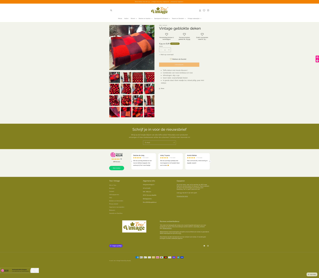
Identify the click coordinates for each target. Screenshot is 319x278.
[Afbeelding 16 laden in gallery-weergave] (149, 112)
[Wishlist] (204, 10)
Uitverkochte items (182, 196)
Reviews (111, 188)
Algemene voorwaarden (116, 207)
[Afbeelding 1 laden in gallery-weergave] (114, 77)
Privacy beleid (113, 204)
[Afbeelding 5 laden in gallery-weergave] (114, 89)
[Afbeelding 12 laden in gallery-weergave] (149, 100)
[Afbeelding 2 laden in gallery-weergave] (126, 77)
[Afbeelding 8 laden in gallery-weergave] (149, 89)
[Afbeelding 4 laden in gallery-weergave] (149, 77)
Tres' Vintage (116, 260)
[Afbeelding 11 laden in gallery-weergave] (137, 100)
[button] (111, 10)
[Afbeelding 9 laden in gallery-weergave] (114, 100)
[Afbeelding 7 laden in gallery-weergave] (137, 89)
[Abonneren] (174, 142)
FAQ (110, 197)
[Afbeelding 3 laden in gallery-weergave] (137, 77)
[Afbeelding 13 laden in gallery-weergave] (114, 112)
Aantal (161, 46)
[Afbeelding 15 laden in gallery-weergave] (137, 112)
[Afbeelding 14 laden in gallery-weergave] (126, 112)
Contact (111, 191)
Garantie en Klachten (115, 213)
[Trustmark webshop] (19, 271)
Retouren (112, 210)
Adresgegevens (114, 194)
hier (181, 192)
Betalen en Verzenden (116, 201)
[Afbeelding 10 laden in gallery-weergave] (126, 100)
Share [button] (162, 88)
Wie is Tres (112, 185)
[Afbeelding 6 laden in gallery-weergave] (126, 89)
